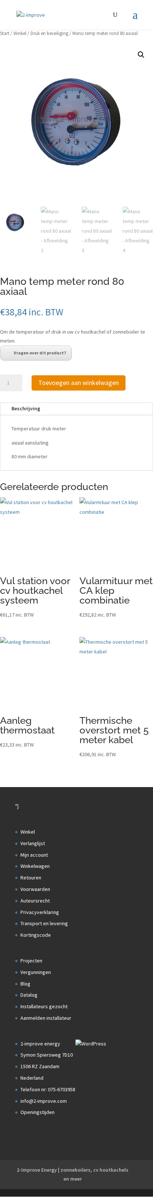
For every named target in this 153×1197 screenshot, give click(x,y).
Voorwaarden (35, 889)
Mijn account (34, 854)
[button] (141, 54)
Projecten (31, 960)
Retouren (30, 877)
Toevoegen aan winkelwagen (78, 382)
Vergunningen (35, 972)
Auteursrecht (35, 900)
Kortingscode (35, 935)
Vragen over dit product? (40, 353)
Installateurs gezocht (44, 1006)
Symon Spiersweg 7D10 (46, 1054)
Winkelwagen (35, 866)
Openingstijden (37, 1112)
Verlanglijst (32, 843)
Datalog (29, 994)
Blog (25, 983)
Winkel (19, 33)
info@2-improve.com (43, 1101)
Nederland (31, 1078)
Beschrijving (26, 408)
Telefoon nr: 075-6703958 (47, 1089)
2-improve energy (40, 1043)
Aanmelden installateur (45, 1018)
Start (4, 33)
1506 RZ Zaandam (39, 1066)
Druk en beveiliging (49, 33)
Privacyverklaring (39, 912)
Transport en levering (44, 923)
